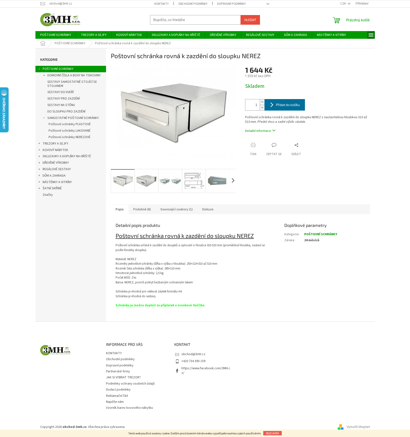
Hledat (250, 20)
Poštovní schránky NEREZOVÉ (69, 137)
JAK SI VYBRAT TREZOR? (123, 377)
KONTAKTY (161, 4)
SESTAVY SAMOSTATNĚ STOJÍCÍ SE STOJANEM (72, 83)
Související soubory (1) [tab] (176, 209)
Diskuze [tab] (207, 209)
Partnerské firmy (118, 371)
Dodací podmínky (118, 389)
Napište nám (115, 401)
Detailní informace (258, 131)
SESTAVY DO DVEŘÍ (60, 92)
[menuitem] (55, 35)
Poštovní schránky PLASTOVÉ (70, 124)
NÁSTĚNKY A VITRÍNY (57, 182)
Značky (48, 194)
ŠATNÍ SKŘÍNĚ (52, 188)
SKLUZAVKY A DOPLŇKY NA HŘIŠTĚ (67, 156)
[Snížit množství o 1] (262, 107)
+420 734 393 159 (193, 361)
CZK (343, 3)
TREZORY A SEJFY (55, 143)
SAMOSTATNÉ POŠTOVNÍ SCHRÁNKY (73, 118)
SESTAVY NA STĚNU (61, 105)
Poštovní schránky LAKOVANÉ (69, 130)
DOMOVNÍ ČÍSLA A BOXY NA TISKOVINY (74, 75)
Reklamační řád (117, 395)
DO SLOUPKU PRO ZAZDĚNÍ (66, 111)
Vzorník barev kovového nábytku (129, 407)
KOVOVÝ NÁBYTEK (55, 150)
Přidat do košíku (288, 105)
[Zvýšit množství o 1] (262, 102)
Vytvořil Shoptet (358, 427)
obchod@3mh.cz (193, 354)
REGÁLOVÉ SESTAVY (57, 169)
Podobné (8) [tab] (142, 209)
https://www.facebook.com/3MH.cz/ (205, 370)
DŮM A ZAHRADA (54, 175)
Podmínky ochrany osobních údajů (130, 383)
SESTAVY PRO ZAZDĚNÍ (63, 98)
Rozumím (272, 433)
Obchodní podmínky (193, 4)
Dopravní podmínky (231, 4)
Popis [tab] (120, 209)
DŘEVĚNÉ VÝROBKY (56, 162)
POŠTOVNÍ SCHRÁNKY (58, 69)
